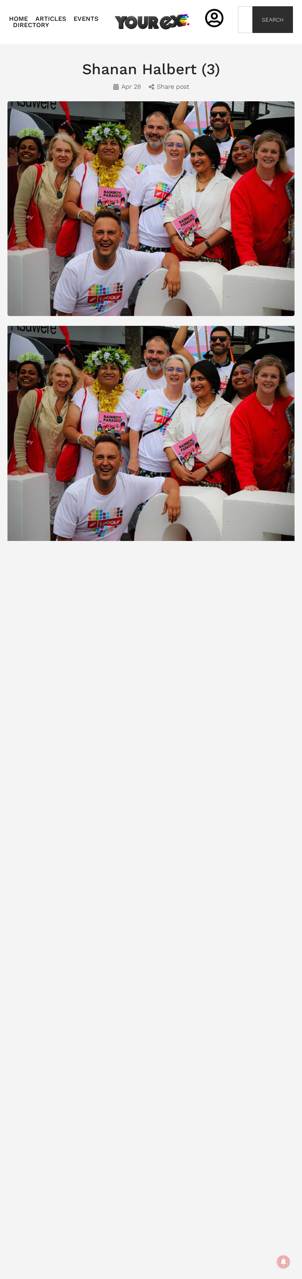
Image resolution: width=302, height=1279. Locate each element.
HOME (18, 19)
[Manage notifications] (283, 1261)
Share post (173, 86)
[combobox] (245, 19)
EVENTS (86, 19)
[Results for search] (245, 37)
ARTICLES (50, 19)
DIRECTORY (31, 25)
